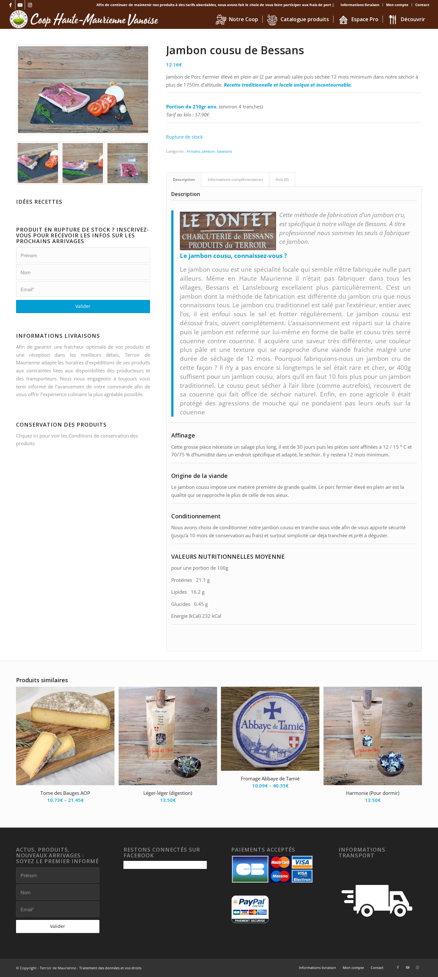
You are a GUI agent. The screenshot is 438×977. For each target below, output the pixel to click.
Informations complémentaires (235, 179)
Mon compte (397, 4)
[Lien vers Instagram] (30, 5)
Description (184, 179)
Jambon (208, 151)
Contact (422, 4)
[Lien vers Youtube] (20, 5)
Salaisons (224, 151)
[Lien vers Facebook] (10, 5)
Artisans (193, 151)
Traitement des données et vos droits (110, 967)
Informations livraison (360, 4)
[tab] (183, 180)
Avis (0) (282, 179)
